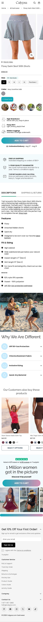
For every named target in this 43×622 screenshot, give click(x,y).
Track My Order (7, 567)
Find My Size (6, 578)
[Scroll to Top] (39, 611)
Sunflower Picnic (14, 442)
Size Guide (13, 78)
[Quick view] (15, 430)
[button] (39, 2)
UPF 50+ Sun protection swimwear (18, 286)
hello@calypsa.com (9, 605)
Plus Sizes (32, 82)
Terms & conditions (24, 550)
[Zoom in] (31, 55)
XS (4, 82)
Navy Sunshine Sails (3, 93)
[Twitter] (22, 609)
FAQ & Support (7, 563)
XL (24, 82)
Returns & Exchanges (9, 574)
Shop (21, 213)
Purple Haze (3, 442)
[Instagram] (16, 609)
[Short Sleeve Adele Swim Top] (15, 415)
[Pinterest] (4, 609)
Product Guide (7, 581)
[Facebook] (10, 609)
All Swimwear (14, 8)
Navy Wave (6, 442)
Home (4, 8)
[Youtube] (29, 609)
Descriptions (8, 192)
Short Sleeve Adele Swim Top (12, 435)
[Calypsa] (21, 3)
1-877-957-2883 (8, 603)
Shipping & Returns (31, 192)
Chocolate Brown (32, 442)
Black (10, 442)
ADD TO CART (21, 483)
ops (25, 213)
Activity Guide (7, 588)
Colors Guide (6, 585)
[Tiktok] (35, 609)
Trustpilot (5, 555)
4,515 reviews (24, 462)
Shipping (5, 571)
